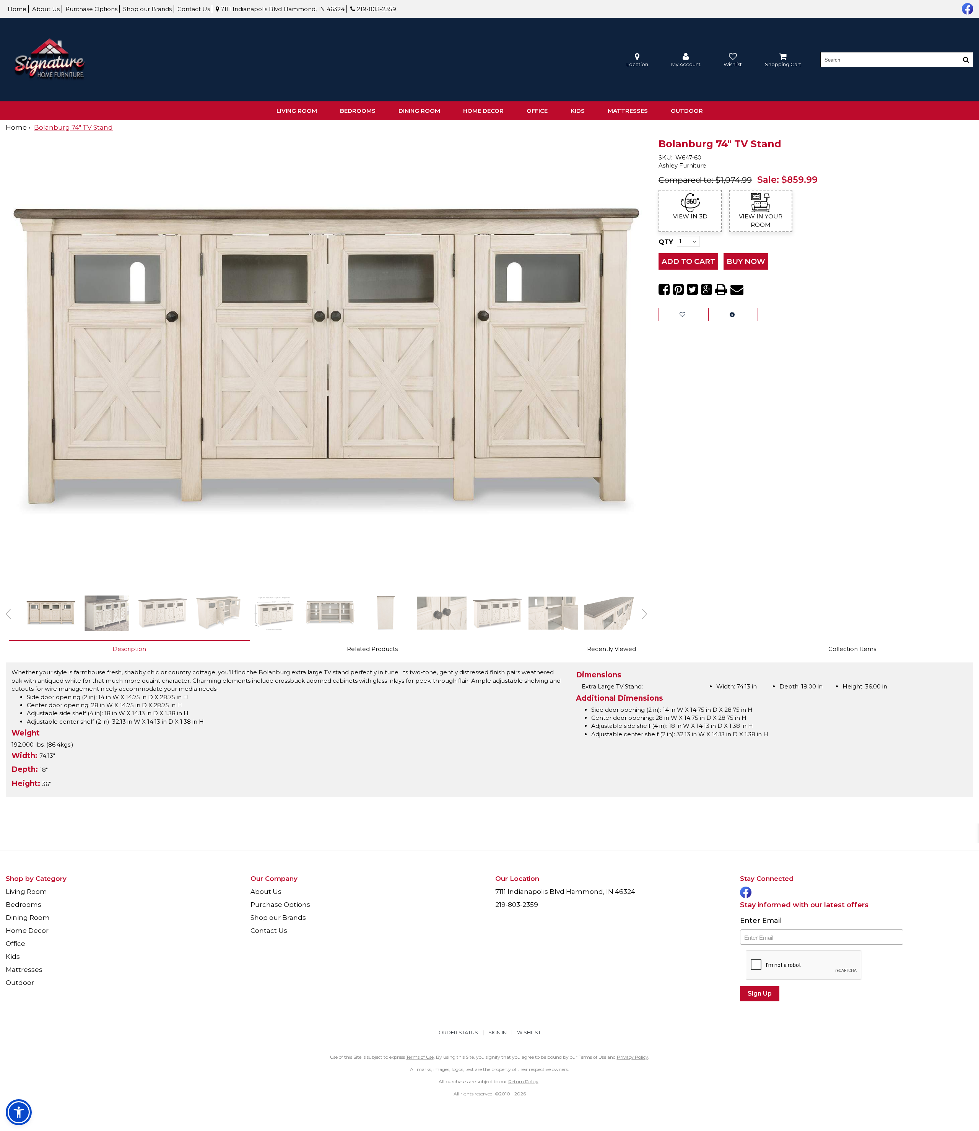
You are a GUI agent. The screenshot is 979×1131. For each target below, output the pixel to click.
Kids (578, 110)
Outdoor (687, 110)
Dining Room (419, 110)
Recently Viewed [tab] (611, 649)
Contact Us (193, 9)
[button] (686, 60)
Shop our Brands (147, 9)
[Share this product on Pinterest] (678, 289)
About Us (46, 9)
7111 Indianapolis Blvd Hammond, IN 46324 (282, 9)
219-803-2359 (375, 9)
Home (17, 9)
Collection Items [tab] (852, 649)
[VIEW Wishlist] (683, 314)
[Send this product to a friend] (736, 289)
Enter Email (761, 920)
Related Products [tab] (372, 649)
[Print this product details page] (721, 289)
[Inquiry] (733, 314)
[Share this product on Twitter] (692, 289)
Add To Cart (688, 261)
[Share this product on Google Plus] (706, 289)
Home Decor (483, 110)
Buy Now (746, 261)
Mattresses (628, 110)
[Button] (966, 59)
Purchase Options (91, 9)
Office (537, 110)
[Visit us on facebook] (966, 8)
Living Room (296, 110)
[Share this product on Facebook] (664, 289)
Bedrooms (358, 110)
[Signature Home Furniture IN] (50, 60)
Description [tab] (129, 649)
